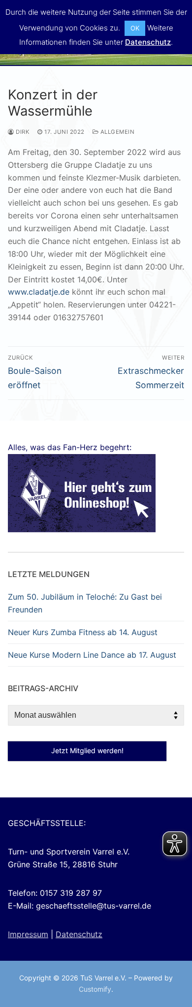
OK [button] (134, 28)
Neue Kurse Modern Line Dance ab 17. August (92, 655)
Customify (95, 989)
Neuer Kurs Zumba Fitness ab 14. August (83, 632)
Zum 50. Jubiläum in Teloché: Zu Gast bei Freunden (85, 603)
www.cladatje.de (38, 292)
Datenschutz (79, 934)
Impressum (28, 934)
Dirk (22, 131)
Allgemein (116, 131)
